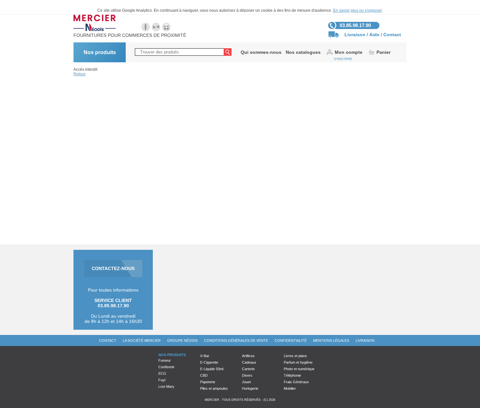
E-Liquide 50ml (211, 369)
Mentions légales (331, 340)
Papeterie (207, 382)
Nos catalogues (303, 52)
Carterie (248, 369)
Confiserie (166, 367)
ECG (162, 373)
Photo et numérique (299, 369)
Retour (79, 74)
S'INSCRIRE (343, 59)
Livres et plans (295, 356)
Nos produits (100, 52)
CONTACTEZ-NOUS (113, 268)
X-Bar (204, 356)
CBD (204, 375)
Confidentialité (291, 340)
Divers (247, 375)
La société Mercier (142, 340)
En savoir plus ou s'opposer (357, 10)
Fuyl (161, 380)
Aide (374, 34)
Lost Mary (166, 386)
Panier (383, 52)
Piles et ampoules (214, 388)
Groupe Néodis (182, 340)
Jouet (246, 382)
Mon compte (348, 52)
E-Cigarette (209, 362)
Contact (392, 34)
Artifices (248, 356)
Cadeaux (249, 362)
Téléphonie (292, 375)
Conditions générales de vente (236, 340)
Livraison (354, 34)
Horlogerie (250, 388)
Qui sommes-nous (261, 52)
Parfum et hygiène (298, 362)
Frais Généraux (296, 382)
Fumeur (164, 360)
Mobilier (290, 388)
